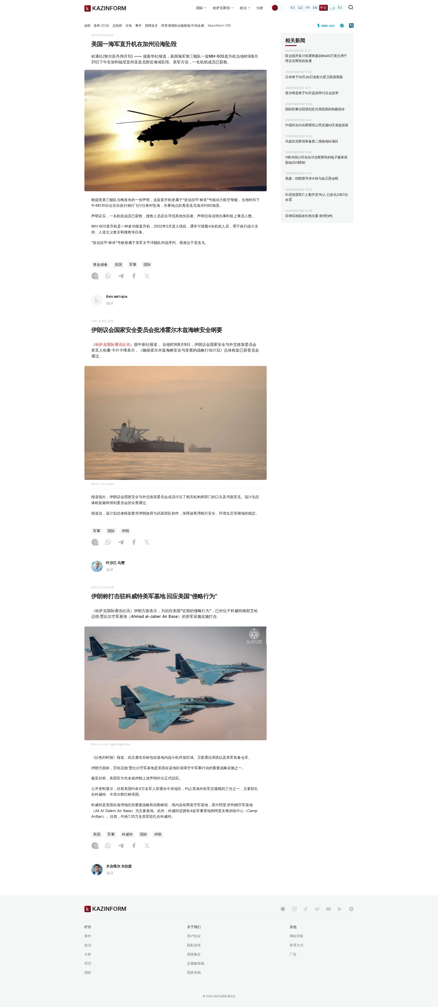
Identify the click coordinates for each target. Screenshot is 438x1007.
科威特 (127, 834)
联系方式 (296, 945)
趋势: (87, 25)
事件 (138, 25)
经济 (87, 963)
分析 (259, 8)
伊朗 (125, 531)
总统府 (117, 25)
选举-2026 (101, 25)
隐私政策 (194, 945)
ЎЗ (340, 7)
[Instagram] (95, 276)
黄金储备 (100, 264)
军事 (132, 264)
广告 (293, 954)
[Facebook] (134, 276)
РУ (308, 7)
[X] (147, 276)
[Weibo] (317, 909)
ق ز (332, 7)
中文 (323, 7)
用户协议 (194, 936)
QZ (300, 7)
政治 (87, 945)
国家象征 (194, 954)
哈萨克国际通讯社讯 (112, 344)
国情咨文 (151, 25)
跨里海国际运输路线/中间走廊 (182, 25)
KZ (293, 7)
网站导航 (296, 936)
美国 (118, 264)
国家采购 (194, 972)
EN (315, 7)
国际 (147, 264)
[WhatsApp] (108, 276)
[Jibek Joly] (327, 25)
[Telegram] (121, 276)
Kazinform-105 (219, 25)
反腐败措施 (195, 963)
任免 (128, 25)
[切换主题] (277, 7)
